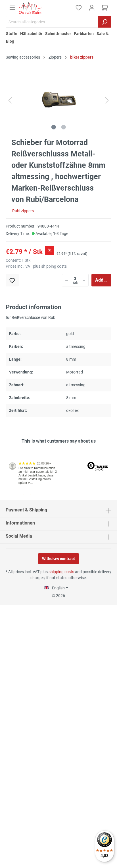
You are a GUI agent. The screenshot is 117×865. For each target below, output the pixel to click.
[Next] (107, 100)
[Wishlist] (78, 7)
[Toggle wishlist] (12, 280)
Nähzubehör (31, 33)
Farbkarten (84, 33)
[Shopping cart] (104, 7)
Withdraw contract (58, 558)
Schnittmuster (58, 33)
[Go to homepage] (30, 8)
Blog (10, 41)
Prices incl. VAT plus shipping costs (36, 266)
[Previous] (10, 100)
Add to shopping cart (103, 280)
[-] (66, 280)
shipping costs (61, 571)
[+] (84, 280)
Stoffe (11, 33)
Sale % (102, 33)
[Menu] (12, 7)
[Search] (104, 22)
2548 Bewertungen (23, 497)
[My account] (91, 7)
